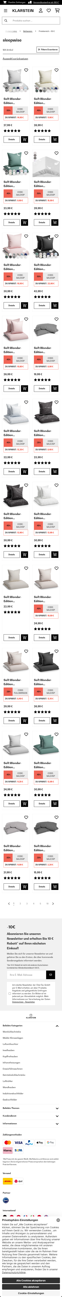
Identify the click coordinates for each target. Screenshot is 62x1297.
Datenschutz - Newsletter (23, 1002)
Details (11, 139)
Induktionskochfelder (13, 1093)
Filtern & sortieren (49, 49)
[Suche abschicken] (5, 21)
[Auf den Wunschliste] (26, 70)
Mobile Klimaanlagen (13, 1038)
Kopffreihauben (10, 1056)
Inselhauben (8, 1050)
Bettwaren (28, 31)
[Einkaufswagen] (57, 11)
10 (47, 903)
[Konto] (41, 10)
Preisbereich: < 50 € (47, 31)
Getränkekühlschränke (14, 1075)
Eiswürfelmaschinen (13, 1068)
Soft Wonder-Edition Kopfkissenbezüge (46, 350)
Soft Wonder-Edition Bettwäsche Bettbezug (43, 599)
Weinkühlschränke (12, 1031)
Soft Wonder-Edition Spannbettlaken (44, 184)
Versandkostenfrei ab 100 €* (46, 2)
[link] (15, 80)
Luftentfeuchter (10, 1044)
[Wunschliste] (49, 11)
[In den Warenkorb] (24, 139)
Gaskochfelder (10, 1099)
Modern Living (11, 31)
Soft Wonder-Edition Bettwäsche (13, 101)
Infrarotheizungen (11, 1062)
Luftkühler (8, 1081)
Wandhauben (9, 1087)
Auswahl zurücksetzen (15, 58)
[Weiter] (53, 903)
